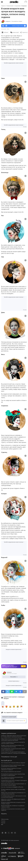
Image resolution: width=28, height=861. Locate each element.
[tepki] (2, 706)
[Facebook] (5, 833)
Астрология (17, 5)
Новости (3, 5)
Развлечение (10, 5)
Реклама (3, 821)
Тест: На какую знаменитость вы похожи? (11, 771)
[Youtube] (12, 833)
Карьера (3, 822)
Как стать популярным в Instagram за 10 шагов (12, 787)
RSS (2, 824)
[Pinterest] (15, 833)
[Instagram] (2, 833)
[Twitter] (8, 833)
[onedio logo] (13, 843)
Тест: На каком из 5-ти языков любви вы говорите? (13, 762)
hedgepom (13, 21)
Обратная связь (5, 819)
